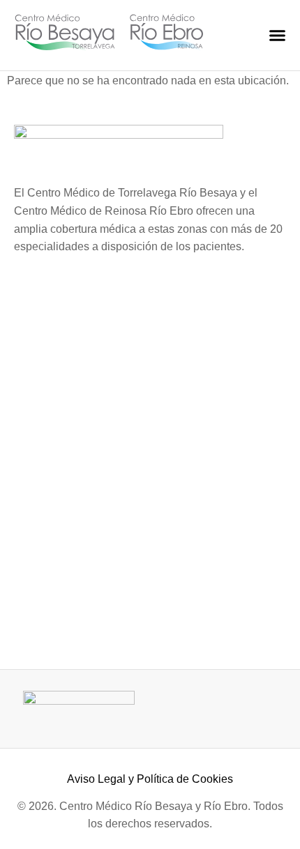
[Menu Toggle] (277, 35)
